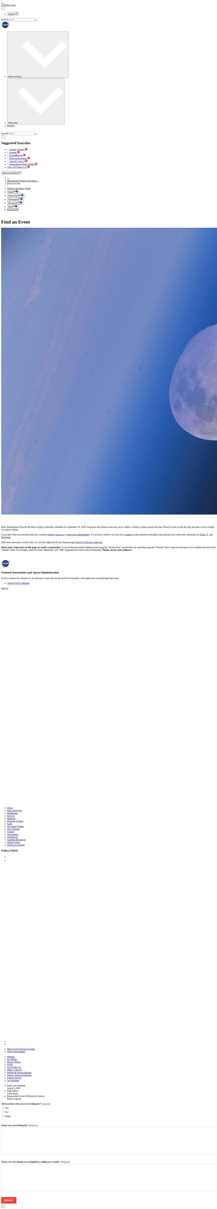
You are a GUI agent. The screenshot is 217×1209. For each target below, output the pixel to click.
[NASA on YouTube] (8, 1044)
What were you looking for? (19, 1125)
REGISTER (13, 209)
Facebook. (6, 537)
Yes (7, 1108)
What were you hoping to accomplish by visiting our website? (35, 1162)
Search (4, 19)
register (128, 534)
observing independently (78, 534)
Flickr (202, 534)
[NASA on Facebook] (7, 857)
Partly (8, 1116)
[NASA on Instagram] (8, 860)
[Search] (36, 20)
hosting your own (55, 534)
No (6, 1112)
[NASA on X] (95, 1041)
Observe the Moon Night (18, 188)
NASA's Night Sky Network (88, 542)
